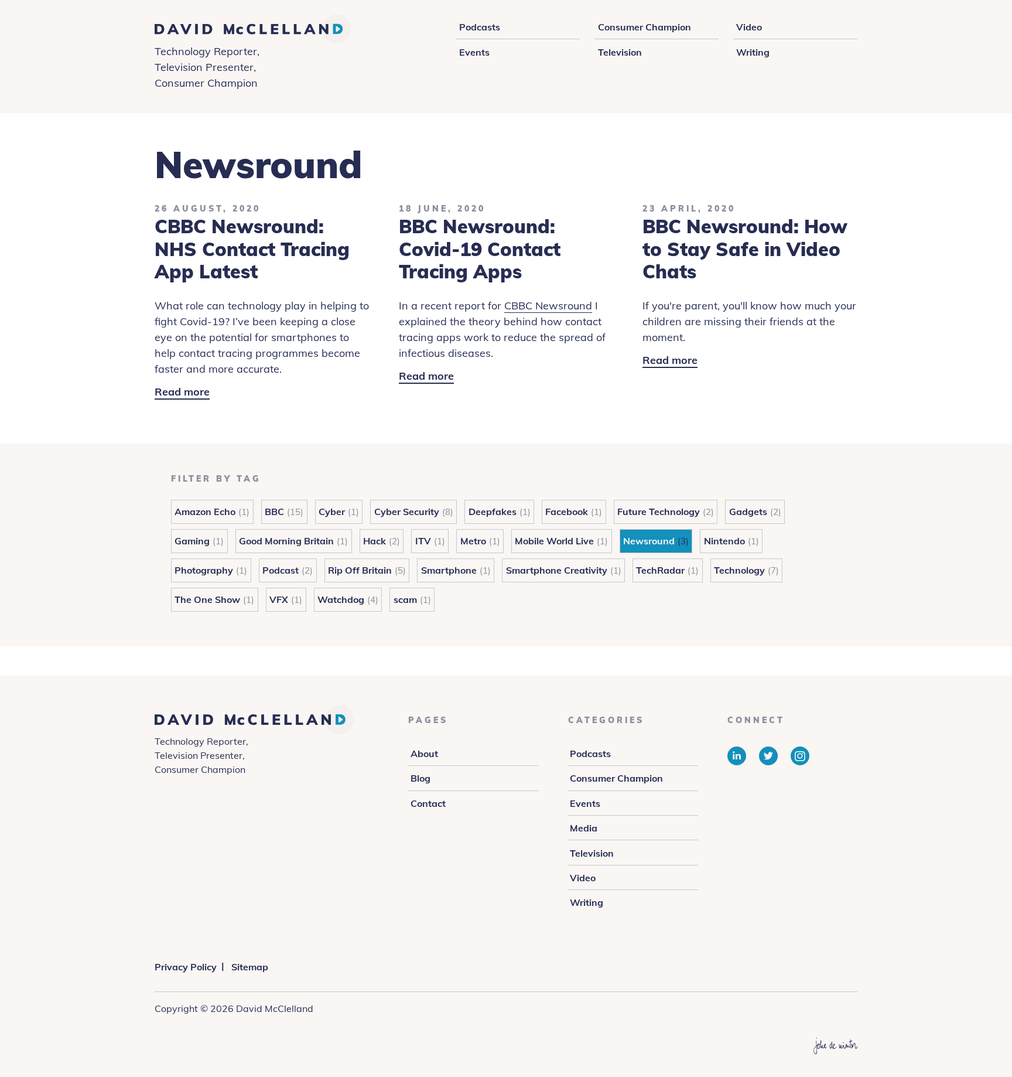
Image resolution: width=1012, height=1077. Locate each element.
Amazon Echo (205, 511)
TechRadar (660, 570)
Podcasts (479, 27)
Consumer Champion (644, 27)
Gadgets (748, 511)
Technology (739, 570)
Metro (473, 541)
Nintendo (724, 541)
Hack (374, 541)
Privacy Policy (186, 967)
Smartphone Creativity (556, 570)
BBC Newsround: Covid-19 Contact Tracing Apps (479, 248)
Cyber (332, 511)
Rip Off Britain (360, 570)
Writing (753, 52)
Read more (182, 392)
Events (474, 52)
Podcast (280, 570)
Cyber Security (406, 511)
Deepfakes (493, 511)
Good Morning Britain (286, 541)
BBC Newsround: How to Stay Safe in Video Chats (744, 248)
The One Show (207, 599)
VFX (278, 599)
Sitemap (249, 967)
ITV (423, 541)
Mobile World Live (554, 541)
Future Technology (658, 511)
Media (583, 828)
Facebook (566, 511)
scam (405, 599)
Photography (204, 570)
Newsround (649, 541)
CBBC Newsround (548, 305)
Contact (428, 803)
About (424, 753)
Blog (420, 778)
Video (749, 27)
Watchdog (340, 599)
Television (620, 52)
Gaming (192, 541)
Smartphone (449, 570)
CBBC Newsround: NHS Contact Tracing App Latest (252, 248)
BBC (274, 511)
